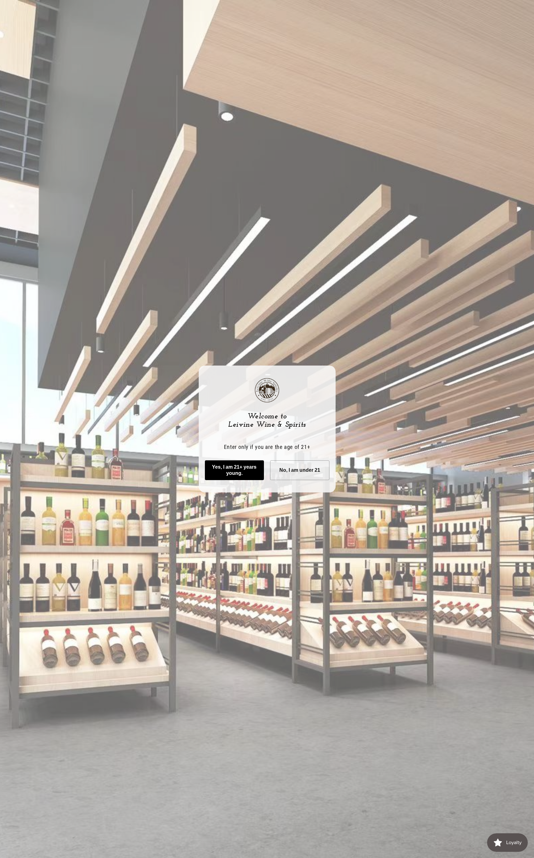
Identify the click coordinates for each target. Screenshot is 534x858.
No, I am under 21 (299, 470)
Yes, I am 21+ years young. (234, 470)
